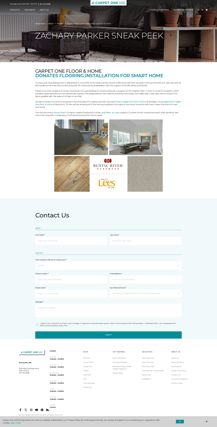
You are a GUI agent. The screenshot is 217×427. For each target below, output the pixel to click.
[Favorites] (202, 9)
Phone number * (41, 273)
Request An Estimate (183, 10)
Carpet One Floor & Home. (36, 415)
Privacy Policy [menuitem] (177, 383)
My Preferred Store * (118, 288)
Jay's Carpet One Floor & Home (131, 102)
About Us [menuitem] (175, 358)
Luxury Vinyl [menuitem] (88, 362)
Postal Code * (40, 288)
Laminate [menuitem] (87, 375)
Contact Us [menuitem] (175, 375)
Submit (108, 335)
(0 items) (207, 10)
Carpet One (40, 24)
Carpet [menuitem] (86, 371)
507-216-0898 (45, 4)
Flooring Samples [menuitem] (120, 362)
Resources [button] (30, 10)
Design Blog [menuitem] (118, 373)
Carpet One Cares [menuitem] (178, 371)
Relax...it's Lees (112, 113)
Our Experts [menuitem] (176, 366)
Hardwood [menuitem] (87, 366)
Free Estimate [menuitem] (89, 383)
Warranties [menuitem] (146, 375)
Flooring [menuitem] (86, 358)
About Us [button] (44, 10)
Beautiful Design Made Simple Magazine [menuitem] (122, 367)
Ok (180, 421)
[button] (198, 9)
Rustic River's (60, 113)
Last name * (114, 235)
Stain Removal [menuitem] (148, 358)
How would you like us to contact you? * (51, 260)
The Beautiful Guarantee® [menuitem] (152, 371)
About (50, 24)
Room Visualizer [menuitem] (119, 358)
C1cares (60, 24)
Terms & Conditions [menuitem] (179, 379)
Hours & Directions (159, 10)
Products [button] (15, 10)
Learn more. (15, 423)
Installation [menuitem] (146, 379)
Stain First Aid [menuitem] (147, 362)
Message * (39, 302)
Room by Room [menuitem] (177, 362)
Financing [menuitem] (87, 387)
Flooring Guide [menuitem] (148, 366)
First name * (40, 235)
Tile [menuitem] (84, 379)
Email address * (116, 273)
